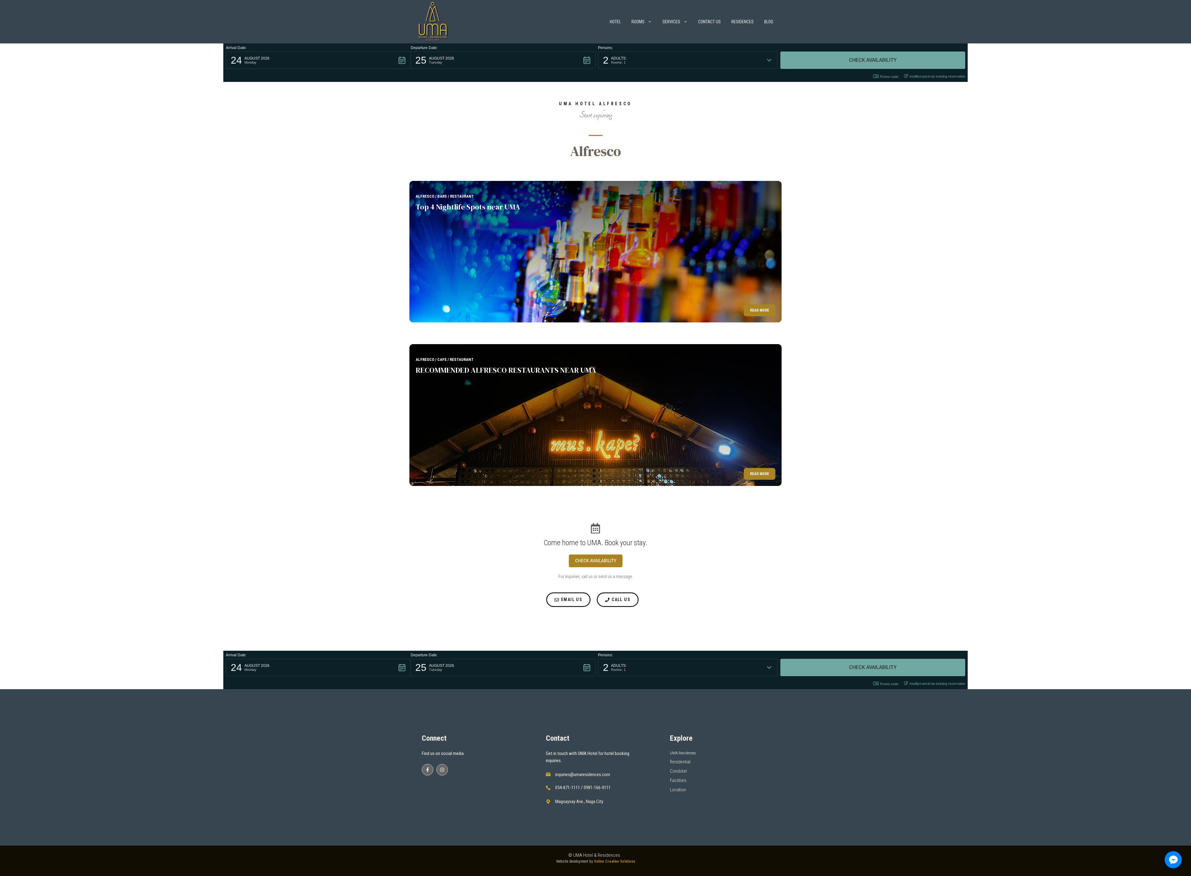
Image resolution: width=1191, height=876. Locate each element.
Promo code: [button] (889, 77)
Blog (768, 21)
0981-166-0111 (597, 787)
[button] (318, 60)
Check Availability (595, 560)
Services (671, 21)
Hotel (615, 21)
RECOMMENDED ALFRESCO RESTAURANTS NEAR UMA (506, 370)
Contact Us (709, 21)
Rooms (638, 21)
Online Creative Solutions (614, 861)
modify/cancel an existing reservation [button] (937, 76)
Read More (759, 310)
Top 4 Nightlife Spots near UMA (468, 207)
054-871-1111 (567, 787)
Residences (742, 21)
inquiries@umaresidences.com (582, 774)
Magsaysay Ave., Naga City (579, 801)
